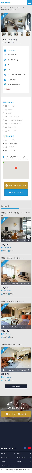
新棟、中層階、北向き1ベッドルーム (15, 214)
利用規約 (19, 461)
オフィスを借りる (5, 457)
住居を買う (19, 453)
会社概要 (3, 461)
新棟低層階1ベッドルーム (11, 344)
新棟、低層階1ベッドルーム (12, 258)
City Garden (11, 50)
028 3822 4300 (17, 408)
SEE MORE (16, 386)
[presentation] (28, 22)
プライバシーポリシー (6, 465)
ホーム (3, 7)
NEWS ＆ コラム (21, 457)
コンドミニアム (19, 7)
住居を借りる (9, 7)
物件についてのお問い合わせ (18, 185)
